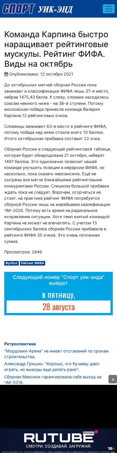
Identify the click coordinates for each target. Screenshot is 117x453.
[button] (112, 379)
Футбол (11, 263)
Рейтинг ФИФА (32, 263)
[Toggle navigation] (109, 8)
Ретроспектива (20, 343)
